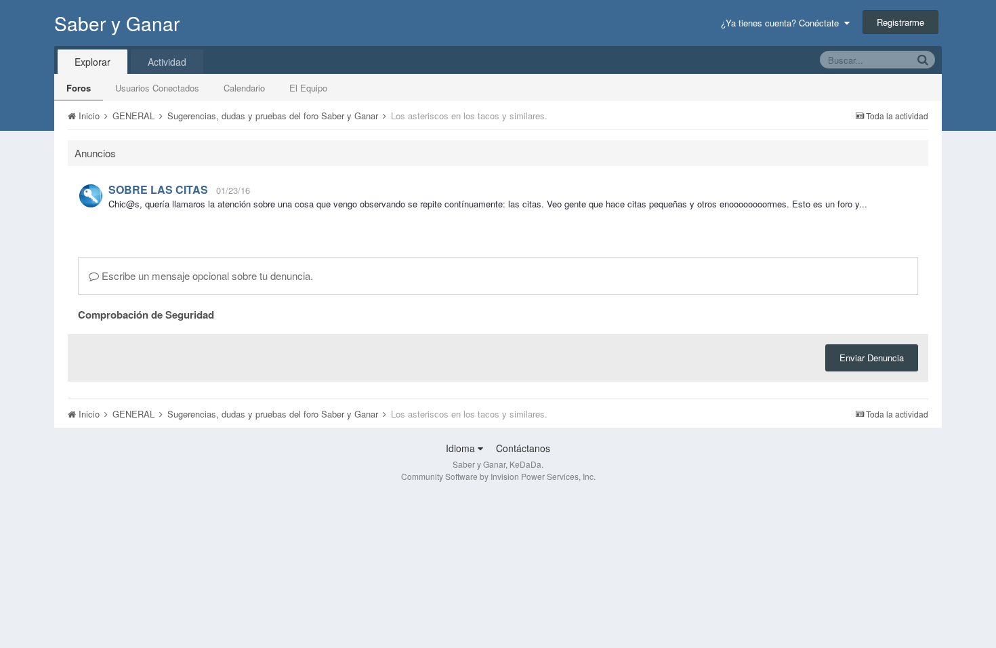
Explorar (92, 61)
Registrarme (900, 22)
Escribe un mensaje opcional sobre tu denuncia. (206, 275)
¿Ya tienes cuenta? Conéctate (782, 22)
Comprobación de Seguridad (146, 314)
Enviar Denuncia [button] (871, 357)
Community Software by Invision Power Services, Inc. (498, 476)
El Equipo (308, 87)
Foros (78, 87)
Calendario (244, 87)
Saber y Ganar (117, 23)
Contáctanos (523, 448)
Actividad (167, 61)
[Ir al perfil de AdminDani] (90, 195)
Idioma (462, 448)
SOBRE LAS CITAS (158, 189)
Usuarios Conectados (157, 87)
